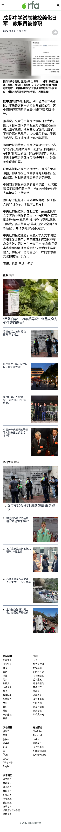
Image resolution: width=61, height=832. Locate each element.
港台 (5, 679)
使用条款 (7, 802)
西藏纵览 (37, 695)
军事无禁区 (38, 675)
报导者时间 (38, 664)
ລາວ (5, 747)
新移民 (36, 691)
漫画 (5, 710)
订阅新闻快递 (39, 751)
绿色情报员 (38, 683)
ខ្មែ (4, 751)
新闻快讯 (7, 660)
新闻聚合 (37, 743)
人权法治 (7, 687)
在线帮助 (7, 783)
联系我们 (7, 787)
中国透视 (37, 703)
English (6, 766)
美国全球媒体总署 (11, 810)
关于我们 (7, 779)
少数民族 (7, 699)
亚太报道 (7, 664)
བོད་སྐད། (6, 754)
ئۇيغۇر (6, 758)
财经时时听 (38, 672)
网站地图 (7, 806)
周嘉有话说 (38, 707)
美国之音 (7, 814)
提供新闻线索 (39, 754)
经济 (5, 672)
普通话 (6, 731)
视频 (5, 718)
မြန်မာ (6, 739)
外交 (5, 668)
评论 (5, 707)
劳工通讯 (37, 679)
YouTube (37, 731)
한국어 (6, 743)
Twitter (36, 739)
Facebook (37, 735)
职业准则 (7, 795)
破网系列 (7, 791)
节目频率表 (38, 747)
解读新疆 (37, 668)
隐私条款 (7, 799)
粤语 (5, 735)
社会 (5, 691)
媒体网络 (7, 695)
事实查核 (7, 714)
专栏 (5, 703)
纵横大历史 (38, 714)
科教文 (6, 683)
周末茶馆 (37, 710)
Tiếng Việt (8, 762)
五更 (35, 660)
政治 (5, 675)
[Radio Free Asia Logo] (30, 5)
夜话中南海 (38, 699)
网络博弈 (37, 687)
